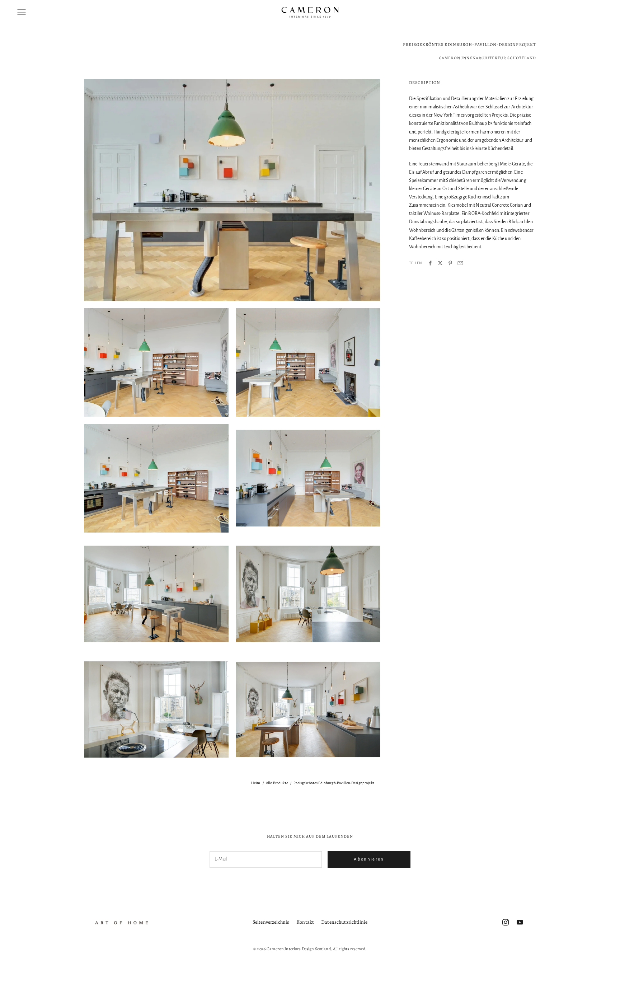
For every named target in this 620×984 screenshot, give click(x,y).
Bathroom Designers (175, 793)
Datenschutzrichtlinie (344, 922)
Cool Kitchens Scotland (534, 793)
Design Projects (577, 793)
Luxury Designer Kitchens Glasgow (409, 807)
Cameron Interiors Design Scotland (407, 793)
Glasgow (222, 807)
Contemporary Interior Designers (476, 793)
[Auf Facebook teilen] (430, 263)
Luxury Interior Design (468, 807)
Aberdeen (37, 793)
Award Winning (134, 793)
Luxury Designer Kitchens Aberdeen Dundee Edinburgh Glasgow (315, 807)
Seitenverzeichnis (271, 922)
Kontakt (305, 922)
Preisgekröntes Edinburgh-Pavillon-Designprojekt (333, 783)
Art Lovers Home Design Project (83, 793)
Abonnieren (369, 859)
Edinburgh (197, 807)
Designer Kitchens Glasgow (131, 807)
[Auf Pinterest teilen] (450, 263)
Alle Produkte (277, 783)
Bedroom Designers (219, 793)
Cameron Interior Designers (344, 793)
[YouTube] (520, 922)
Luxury (244, 807)
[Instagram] (505, 922)
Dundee (171, 807)
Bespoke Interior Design (290, 793)
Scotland (504, 807)
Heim (255, 783)
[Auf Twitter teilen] (440, 263)
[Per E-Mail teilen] (460, 263)
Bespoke (253, 793)
